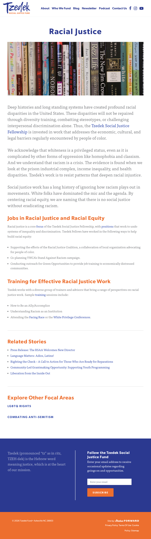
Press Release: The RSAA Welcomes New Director (42, 350)
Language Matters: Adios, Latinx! (33, 356)
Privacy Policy (111, 525)
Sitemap (135, 530)
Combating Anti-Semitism (31, 417)
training (40, 295)
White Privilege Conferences (71, 317)
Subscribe (100, 492)
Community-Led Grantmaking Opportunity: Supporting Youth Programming (60, 367)
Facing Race (37, 317)
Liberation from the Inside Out (30, 373)
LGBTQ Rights (19, 406)
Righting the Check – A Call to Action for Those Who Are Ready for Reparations (61, 361)
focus (39, 226)
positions (107, 226)
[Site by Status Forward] (127, 520)
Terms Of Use (125, 525)
